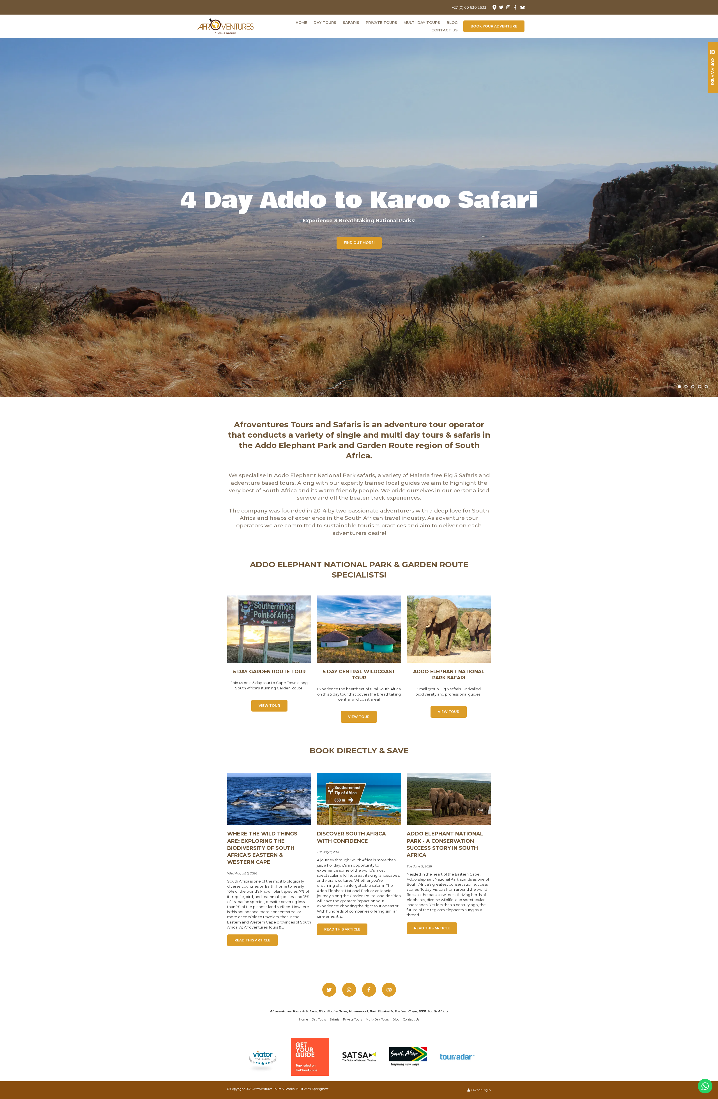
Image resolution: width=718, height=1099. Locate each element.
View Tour (269, 705)
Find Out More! (359, 243)
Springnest (320, 1089)
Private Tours (381, 22)
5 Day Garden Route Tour (269, 671)
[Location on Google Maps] (494, 7)
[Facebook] (515, 7)
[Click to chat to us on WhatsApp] (705, 1086)
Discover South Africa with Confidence (351, 837)
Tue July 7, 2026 (328, 852)
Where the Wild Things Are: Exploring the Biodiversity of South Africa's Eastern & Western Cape (262, 848)
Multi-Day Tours (422, 22)
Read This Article (252, 940)
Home (301, 22)
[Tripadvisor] (522, 7)
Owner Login (481, 1090)
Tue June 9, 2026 (419, 866)
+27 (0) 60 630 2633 (469, 7)
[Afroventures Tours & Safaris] (225, 25)
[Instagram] (508, 7)
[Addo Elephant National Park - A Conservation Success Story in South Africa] (449, 798)
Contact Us (444, 30)
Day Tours (325, 22)
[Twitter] (501, 7)
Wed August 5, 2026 (242, 873)
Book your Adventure (494, 26)
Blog (452, 22)
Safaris (351, 22)
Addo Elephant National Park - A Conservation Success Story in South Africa (445, 844)
